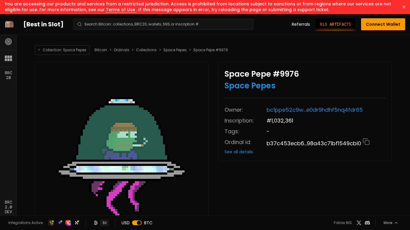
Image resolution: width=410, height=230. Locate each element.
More (388, 222)
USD (126, 223)
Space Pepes (175, 50)
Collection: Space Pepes (62, 49)
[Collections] (8, 58)
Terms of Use (121, 10)
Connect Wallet (383, 24)
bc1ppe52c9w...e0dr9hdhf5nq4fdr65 (315, 110)
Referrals (301, 24)
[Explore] (8, 41)
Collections (146, 50)
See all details (239, 152)
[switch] (137, 222)
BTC (148, 223)
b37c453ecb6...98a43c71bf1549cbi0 (315, 143)
